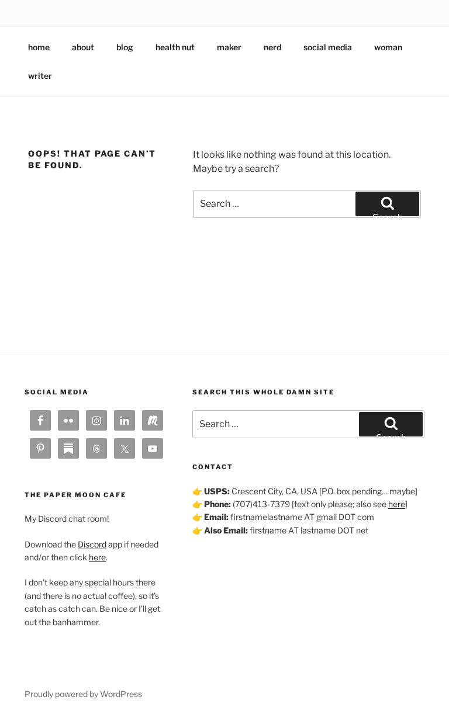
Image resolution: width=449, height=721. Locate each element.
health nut (175, 47)
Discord (92, 544)
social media (327, 47)
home (39, 47)
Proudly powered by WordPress (83, 694)
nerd (272, 47)
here (97, 557)
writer (40, 76)
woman (388, 47)
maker (229, 47)
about (83, 47)
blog (124, 47)
